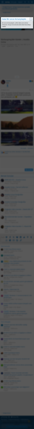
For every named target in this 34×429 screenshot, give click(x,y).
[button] (31, 19)
